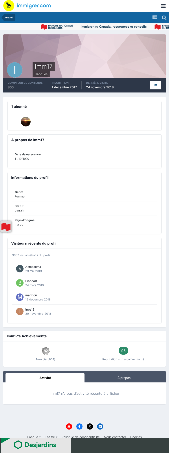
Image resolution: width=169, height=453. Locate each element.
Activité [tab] (45, 378)
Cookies (136, 437)
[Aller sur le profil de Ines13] (20, 311)
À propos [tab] (124, 378)
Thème (50, 437)
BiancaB (31, 281)
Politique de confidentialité (81, 437)
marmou (31, 295)
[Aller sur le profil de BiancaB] (20, 283)
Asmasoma (33, 266)
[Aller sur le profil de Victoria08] (26, 121)
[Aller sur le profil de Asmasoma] (20, 268)
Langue (33, 437)
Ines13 (30, 309)
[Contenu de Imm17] (155, 85)
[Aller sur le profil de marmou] (20, 297)
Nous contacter (115, 437)
